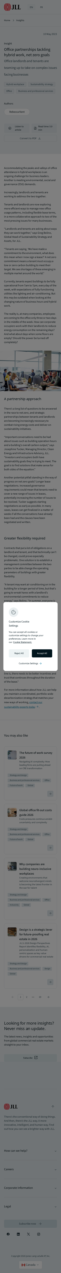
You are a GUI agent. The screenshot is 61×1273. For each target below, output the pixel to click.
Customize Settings (30, 663)
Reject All (19, 653)
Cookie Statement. (22, 642)
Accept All (42, 653)
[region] (30, 636)
